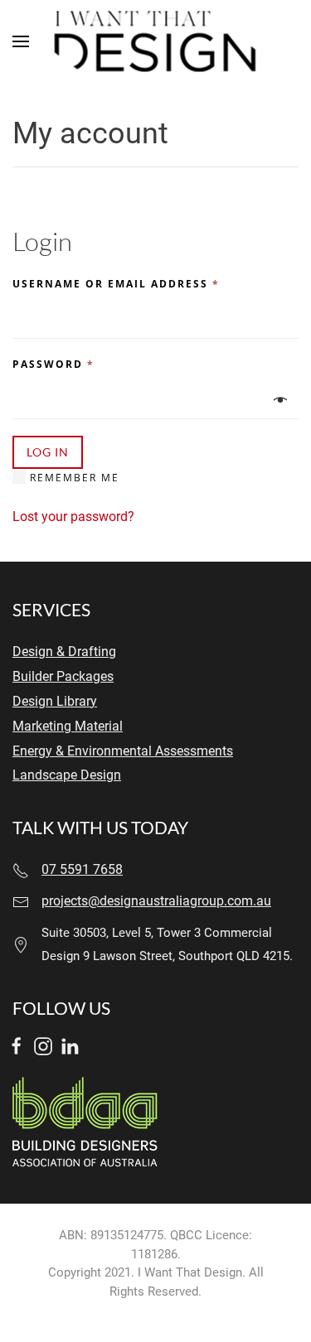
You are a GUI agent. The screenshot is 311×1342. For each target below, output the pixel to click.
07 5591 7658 (82, 869)
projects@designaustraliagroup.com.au (156, 901)
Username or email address (116, 284)
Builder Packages (63, 676)
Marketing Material (67, 726)
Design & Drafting (64, 651)
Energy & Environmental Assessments (122, 751)
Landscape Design (66, 775)
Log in (48, 452)
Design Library (54, 701)
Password (53, 364)
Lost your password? (73, 516)
